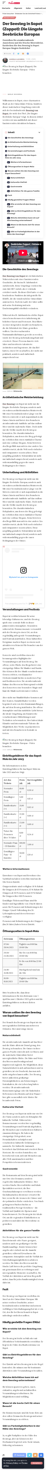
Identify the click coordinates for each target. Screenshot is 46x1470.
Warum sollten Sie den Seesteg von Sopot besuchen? (22, 172)
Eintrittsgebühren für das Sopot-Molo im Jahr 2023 (21, 156)
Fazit (10, 195)
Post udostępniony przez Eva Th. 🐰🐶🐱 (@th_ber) (23, 604)
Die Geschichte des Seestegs (20, 138)
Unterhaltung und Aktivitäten (21, 146)
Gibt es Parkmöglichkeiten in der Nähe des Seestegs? (23, 233)
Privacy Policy (12, 1463)
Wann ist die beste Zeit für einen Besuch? (23, 226)
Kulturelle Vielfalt (18, 182)
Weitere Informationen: (21, 162)
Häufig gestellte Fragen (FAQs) (21, 200)
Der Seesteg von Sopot (14, 276)
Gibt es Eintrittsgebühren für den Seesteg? (23, 212)
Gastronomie (16, 187)
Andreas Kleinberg (17, 59)
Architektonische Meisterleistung (22, 142)
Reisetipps (9, 18)
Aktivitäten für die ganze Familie (25, 191)
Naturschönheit (18, 178)
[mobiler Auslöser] (5, 2)
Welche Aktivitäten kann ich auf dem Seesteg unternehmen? (23, 219)
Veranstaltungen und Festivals (21, 151)
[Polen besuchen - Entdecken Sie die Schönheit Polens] (14, 2)
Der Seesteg (9, 404)
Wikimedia (17, 391)
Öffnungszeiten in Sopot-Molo (21, 167)
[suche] (41, 2)
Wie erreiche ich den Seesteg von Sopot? (24, 205)
